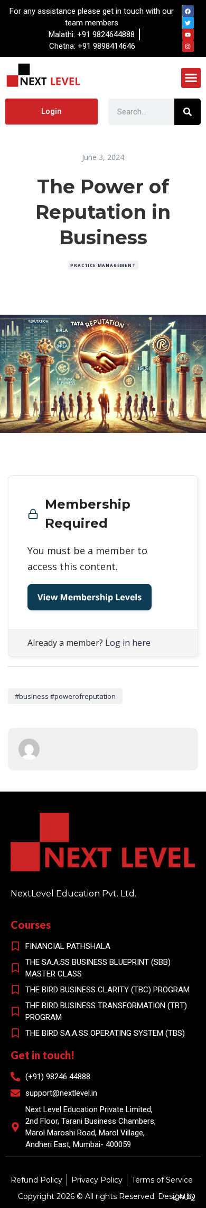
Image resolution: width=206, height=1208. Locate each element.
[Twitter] (188, 23)
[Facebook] (188, 11)
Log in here (128, 643)
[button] (191, 78)
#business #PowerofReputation (65, 696)
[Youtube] (188, 34)
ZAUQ (184, 1197)
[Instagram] (188, 46)
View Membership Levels (90, 597)
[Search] (187, 112)
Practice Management (102, 265)
